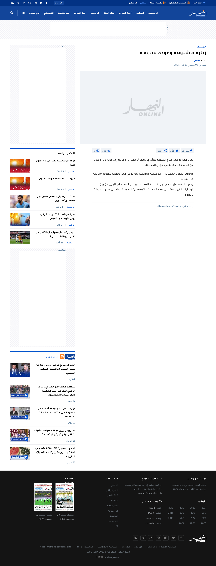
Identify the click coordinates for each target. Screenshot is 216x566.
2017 (204, 513)
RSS (78, 547)
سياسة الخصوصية (107, 547)
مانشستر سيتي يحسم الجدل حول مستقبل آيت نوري (56, 199)
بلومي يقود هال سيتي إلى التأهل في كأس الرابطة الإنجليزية (55, 234)
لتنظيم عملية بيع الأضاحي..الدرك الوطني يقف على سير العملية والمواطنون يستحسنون (56, 391)
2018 (170, 508)
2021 (204, 508)
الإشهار (151, 547)
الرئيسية (153, 13)
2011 (182, 518)
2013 (204, 518)
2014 (170, 513)
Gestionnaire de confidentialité (55, 547)
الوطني (140, 13)
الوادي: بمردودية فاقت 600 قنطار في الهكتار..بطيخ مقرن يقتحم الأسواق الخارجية (55, 452)
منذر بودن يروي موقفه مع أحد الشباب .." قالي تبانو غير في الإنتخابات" (54, 433)
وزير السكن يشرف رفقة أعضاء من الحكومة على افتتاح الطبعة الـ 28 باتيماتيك (56, 413)
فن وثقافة (63, 13)
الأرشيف (201, 47)
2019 (181, 508)
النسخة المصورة (167, 547)
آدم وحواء (34, 13)
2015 (182, 513)
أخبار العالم (80, 13)
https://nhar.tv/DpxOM (169, 206)
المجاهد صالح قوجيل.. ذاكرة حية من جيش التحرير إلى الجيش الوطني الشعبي (55, 369)
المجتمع (49, 13)
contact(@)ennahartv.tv (150, 493)
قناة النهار (108, 13)
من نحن (138, 547)
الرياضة (95, 13)
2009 (203, 523)
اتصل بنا (125, 547)
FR (23, 13)
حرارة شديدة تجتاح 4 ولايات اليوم (57, 179)
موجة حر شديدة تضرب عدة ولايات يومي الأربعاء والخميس (57, 217)
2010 (170, 518)
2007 (181, 523)
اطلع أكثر (53, 357)
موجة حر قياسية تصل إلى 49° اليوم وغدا (55, 163)
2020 (192, 508)
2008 (192, 523)
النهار (197, 61)
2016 (193, 513)
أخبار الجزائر (125, 13)
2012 (193, 518)
